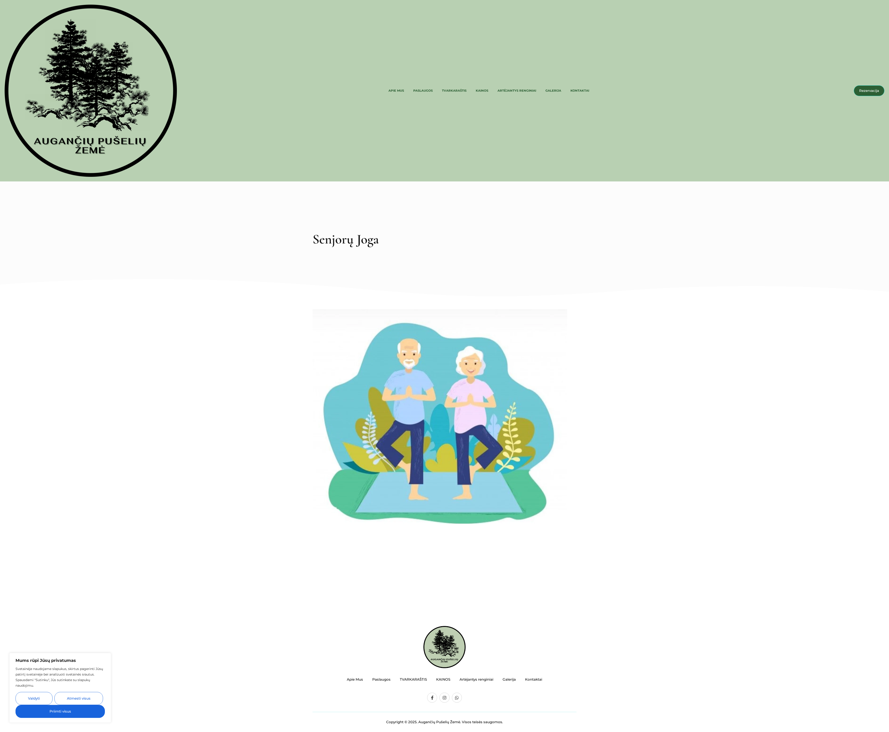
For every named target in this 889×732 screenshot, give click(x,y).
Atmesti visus (79, 698)
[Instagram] (444, 698)
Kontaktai (579, 90)
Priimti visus (60, 711)
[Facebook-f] (432, 698)
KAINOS (482, 90)
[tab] (319, 540)
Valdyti (34, 698)
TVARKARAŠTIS (454, 90)
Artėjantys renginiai (517, 90)
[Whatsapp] (457, 698)
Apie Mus (396, 90)
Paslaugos (423, 90)
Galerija (553, 90)
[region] (60, 688)
